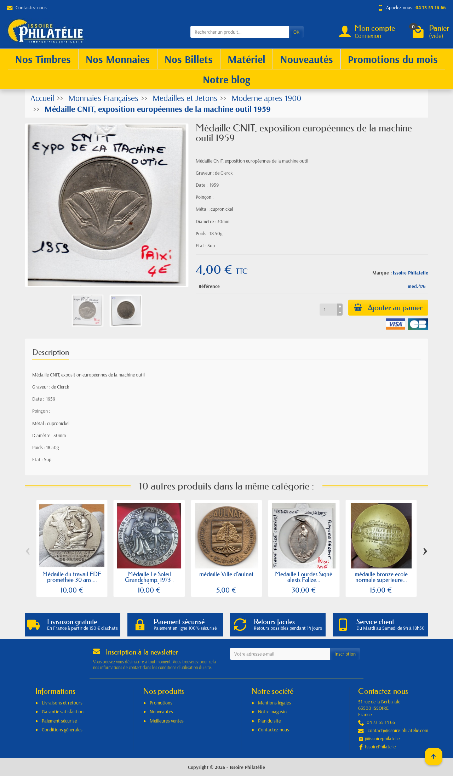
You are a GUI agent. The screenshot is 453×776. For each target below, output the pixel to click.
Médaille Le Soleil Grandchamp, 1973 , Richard (149, 580)
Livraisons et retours (62, 702)
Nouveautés (161, 711)
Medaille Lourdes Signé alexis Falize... (303, 577)
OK (296, 32)
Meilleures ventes (167, 721)
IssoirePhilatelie (380, 746)
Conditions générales (62, 729)
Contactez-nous (31, 7)
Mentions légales (274, 702)
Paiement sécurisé (59, 721)
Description (50, 352)
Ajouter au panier (395, 307)
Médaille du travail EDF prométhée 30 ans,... (71, 577)
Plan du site (269, 721)
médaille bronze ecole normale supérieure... (381, 577)
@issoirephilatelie (382, 738)
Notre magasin (272, 711)
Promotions (161, 702)
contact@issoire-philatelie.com (398, 730)
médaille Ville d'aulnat (226, 574)
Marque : (382, 273)
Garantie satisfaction (63, 711)
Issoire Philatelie (410, 273)
